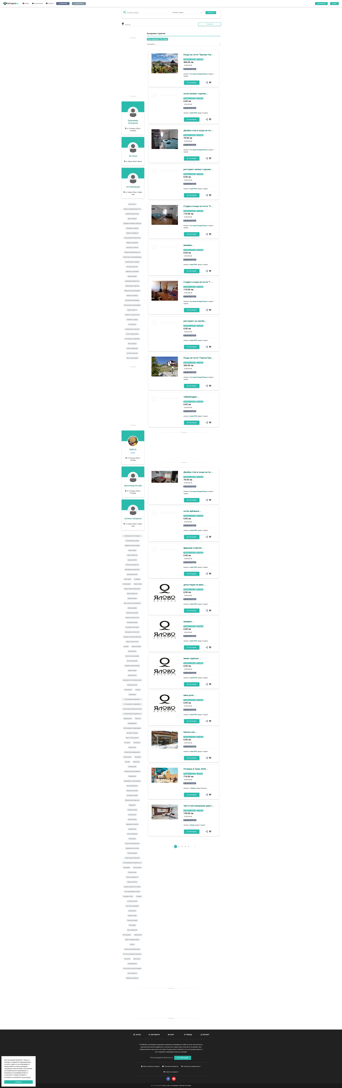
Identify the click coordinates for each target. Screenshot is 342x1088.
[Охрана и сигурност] (133, 298)
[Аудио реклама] (133, 562)
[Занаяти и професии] (133, 235)
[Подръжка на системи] (133, 851)
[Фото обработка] (132, 932)
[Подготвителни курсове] (133, 846)
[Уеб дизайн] (133, 927)
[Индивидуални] (133, 726)
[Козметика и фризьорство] (132, 255)
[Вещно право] (138, 586)
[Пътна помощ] (138, 870)
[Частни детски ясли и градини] (133, 971)
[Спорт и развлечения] (133, 336)
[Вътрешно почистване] (133, 629)
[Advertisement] (133, 67)
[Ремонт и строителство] (133, 317)
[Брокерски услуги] (133, 577)
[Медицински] (133, 778)
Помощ (189, 1034)
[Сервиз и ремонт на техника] (133, 889)
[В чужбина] (138, 581)
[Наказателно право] (133, 793)
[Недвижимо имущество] (133, 283)
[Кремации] (138, 759)
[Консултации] (128, 759)
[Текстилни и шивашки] (133, 908)
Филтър (127, 25)
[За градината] (128, 692)
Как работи (155, 1034)
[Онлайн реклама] (133, 812)
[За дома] (138, 692)
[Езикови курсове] (133, 687)
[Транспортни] (132, 913)
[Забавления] (133, 697)
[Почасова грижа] (133, 855)
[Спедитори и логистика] (133, 331)
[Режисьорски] (133, 875)
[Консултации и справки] (133, 264)
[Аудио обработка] (133, 557)
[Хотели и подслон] (133, 355)
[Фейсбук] (168, 1079)
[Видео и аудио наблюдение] (133, 591)
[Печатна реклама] (133, 836)
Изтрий (210, 24)
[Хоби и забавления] (133, 351)
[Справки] (139, 899)
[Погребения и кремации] (133, 303)
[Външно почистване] (132, 615)
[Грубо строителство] (133, 644)
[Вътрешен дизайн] (133, 625)
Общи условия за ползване (151, 1066)
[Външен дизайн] (133, 610)
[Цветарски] (137, 961)
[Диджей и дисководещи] (133, 668)
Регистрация (322, 3)
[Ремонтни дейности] (133, 879)
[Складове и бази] (128, 899)
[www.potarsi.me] (11, 3)
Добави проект (79, 3)
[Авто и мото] (133, 206)
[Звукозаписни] (128, 721)
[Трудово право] (133, 918)
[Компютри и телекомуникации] (133, 259)
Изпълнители (38, 3)
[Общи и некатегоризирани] (133, 293)
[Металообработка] (133, 788)
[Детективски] (133, 653)
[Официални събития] (133, 827)
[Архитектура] (132, 553)
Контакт (206, 1034)
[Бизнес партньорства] (133, 567)
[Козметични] (133, 750)
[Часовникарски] (133, 966)
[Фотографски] (127, 937)
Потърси (211, 12)
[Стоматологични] (133, 903)
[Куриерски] (137, 764)
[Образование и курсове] (133, 288)
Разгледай (192, 82)
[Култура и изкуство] (133, 269)
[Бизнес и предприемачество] (133, 211)
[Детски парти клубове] (133, 658)
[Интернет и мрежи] (133, 735)
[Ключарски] (137, 745)
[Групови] (127, 649)
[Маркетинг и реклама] (133, 274)
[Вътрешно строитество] (133, 634)
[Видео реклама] (133, 601)
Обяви (27, 3)
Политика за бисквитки (171, 1066)
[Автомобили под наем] (133, 543)
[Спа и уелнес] (132, 327)
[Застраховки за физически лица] (133, 711)
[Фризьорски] (138, 937)
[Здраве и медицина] (132, 245)
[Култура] (128, 764)
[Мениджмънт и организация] (133, 783)
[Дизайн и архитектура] (133, 216)
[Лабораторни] (133, 769)
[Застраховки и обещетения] (133, 240)
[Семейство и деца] (133, 322)
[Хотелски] (128, 961)
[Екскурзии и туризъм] (133, 230)
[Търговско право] (133, 923)
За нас (138, 1034)
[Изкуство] (138, 721)
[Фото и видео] (133, 346)
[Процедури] (127, 870)
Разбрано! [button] (18, 1082)
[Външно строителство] (133, 620)
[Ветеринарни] (127, 586)
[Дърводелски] (133, 678)
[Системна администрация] (133, 894)
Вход (335, 3)
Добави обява (63, 3)
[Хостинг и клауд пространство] (133, 956)
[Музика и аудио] (133, 279)
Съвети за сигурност (172, 1072)
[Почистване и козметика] (133, 860)
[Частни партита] (133, 975)
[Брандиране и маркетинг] (133, 572)
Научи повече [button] (26, 1077)
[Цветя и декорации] (133, 360)
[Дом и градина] (133, 221)
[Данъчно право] (137, 649)
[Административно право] (133, 548)
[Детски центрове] (133, 663)
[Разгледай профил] (133, 112)
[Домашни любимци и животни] (132, 226)
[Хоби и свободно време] (133, 942)
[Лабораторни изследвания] (132, 774)
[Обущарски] (133, 807)
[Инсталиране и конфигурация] (133, 730)
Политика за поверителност (192, 1066)
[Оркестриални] (133, 822)
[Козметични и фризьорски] (132, 754)
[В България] (128, 581)
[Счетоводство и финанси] (133, 341)
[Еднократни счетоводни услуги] (133, 682)
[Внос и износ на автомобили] (133, 605)
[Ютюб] (174, 1079)
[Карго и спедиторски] (133, 740)
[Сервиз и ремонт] (133, 884)
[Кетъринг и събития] (133, 250)
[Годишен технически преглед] (133, 639)
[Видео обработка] (133, 596)
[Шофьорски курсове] (133, 980)
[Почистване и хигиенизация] (133, 307)
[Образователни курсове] (133, 802)
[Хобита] (133, 947)
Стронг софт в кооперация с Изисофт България (176, 1085)
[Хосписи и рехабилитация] (133, 951)
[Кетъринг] (128, 745)
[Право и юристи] (132, 312)
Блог (172, 1034)
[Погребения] (133, 841)
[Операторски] (133, 817)
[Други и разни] (133, 673)
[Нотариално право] (133, 798)
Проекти (51, 3)
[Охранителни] (132, 831)
